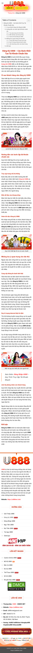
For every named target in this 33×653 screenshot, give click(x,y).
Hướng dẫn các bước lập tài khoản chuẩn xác (17, 30)
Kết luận (9, 46)
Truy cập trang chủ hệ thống (16, 33)
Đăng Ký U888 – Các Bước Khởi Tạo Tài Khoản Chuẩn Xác (15, 24)
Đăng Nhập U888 (20, 374)
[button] (2, 3)
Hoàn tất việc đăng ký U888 (16, 36)
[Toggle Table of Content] (28, 20)
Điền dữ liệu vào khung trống (16, 34)
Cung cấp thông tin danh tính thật (17, 40)
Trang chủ (11, 13)
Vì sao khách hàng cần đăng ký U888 (16, 27)
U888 (3, 469)
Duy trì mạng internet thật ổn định (17, 42)
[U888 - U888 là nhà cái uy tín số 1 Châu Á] (16, 3)
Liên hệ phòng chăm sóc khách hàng (18, 44)
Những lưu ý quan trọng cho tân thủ (16, 38)
